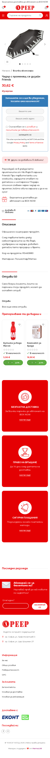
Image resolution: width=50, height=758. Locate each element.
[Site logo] (24, 7)
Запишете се (24, 133)
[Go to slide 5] (29, 62)
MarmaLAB (36, 746)
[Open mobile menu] (3, 15)
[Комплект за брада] (35, 328)
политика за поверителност (22, 128)
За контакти (9, 684)
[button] (5, 43)
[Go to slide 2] (21, 62)
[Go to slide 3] (24, 62)
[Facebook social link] (3, 728)
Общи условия (9, 662)
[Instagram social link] (8, 728)
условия (31, 125)
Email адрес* (8, 597)
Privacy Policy (23, 141)
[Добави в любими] (18, 322)
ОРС (4, 672)
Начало (6, 69)
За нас (5, 657)
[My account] (44, 15)
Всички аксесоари (23, 69)
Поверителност (10, 667)
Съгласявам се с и (22, 126)
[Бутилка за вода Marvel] (12, 328)
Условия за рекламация (13, 694)
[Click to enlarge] (7, 60)
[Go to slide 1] (19, 62)
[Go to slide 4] (26, 62)
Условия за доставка (12, 689)
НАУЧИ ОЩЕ (24, 417)
